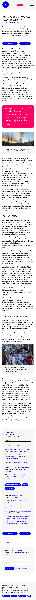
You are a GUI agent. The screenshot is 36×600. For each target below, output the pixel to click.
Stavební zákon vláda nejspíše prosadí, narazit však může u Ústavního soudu (17, 517)
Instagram (22, 596)
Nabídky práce (18, 589)
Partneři (26, 590)
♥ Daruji (19, 5)
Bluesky (9, 590)
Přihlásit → (9, 568)
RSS (29, 596)
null (20, 590)
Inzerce (15, 590)
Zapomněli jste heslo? (21, 568)
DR (5, 4)
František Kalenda (10, 22)
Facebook (6, 596)
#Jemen (25, 484)
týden (11, 497)
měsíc (16, 497)
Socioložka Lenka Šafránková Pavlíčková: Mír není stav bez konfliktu (18, 512)
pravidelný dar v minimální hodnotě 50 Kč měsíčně (17, 553)
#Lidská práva (10, 488)
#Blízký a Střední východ (13, 484)
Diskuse (10, 589)
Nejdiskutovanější (17, 495)
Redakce (17, 585)
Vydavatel (10, 587)
